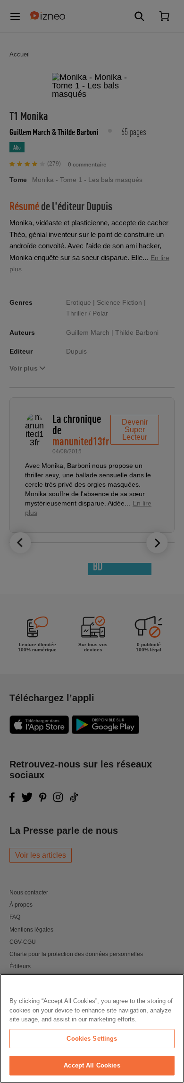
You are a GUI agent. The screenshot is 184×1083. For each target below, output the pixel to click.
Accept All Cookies (92, 1065)
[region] (92, 1028)
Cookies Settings (92, 1038)
